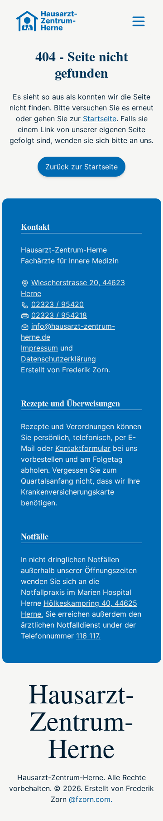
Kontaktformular (82, 448)
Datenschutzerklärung (58, 358)
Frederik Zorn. (86, 369)
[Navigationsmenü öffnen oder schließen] (138, 21)
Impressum (39, 347)
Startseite (99, 118)
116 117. (88, 635)
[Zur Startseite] (42, 21)
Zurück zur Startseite (81, 166)
